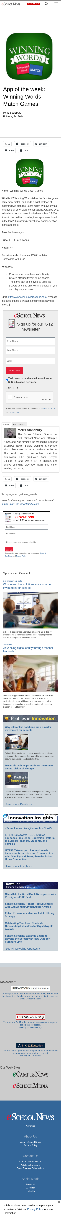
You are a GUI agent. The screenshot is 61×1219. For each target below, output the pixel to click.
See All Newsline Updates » (22, 948)
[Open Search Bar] (46, 4)
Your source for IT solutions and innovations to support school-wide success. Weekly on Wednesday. (30, 1025)
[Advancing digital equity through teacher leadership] (30, 691)
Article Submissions (30, 1165)
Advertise (30, 1126)
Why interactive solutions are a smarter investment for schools (27, 586)
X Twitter (30, 1187)
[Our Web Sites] (30, 1074)
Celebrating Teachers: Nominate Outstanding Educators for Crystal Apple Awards (29, 926)
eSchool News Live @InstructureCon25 (28, 828)
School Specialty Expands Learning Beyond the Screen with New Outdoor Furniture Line (27, 938)
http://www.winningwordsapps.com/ (27, 297)
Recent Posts (19, 424)
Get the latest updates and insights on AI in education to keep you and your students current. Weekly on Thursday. (30, 1053)
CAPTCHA (12, 388)
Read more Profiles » (18, 804)
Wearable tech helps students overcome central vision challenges (29, 767)
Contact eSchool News (30, 1161)
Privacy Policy (14, 412)
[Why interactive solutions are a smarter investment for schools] (30, 627)
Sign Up (9, 550)
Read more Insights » (18, 866)
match (15, 494)
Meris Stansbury (30, 430)
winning (24, 494)
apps (8, 494)
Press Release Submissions (30, 1168)
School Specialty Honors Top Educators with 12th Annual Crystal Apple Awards (29, 905)
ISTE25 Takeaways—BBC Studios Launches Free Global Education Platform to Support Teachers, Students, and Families (30, 839)
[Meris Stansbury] (10, 437)
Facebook (31, 1184)
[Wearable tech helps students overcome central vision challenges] (16, 787)
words (33, 494)
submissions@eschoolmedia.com (20, 504)
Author (6, 424)
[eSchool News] (11, 4)
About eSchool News (30, 1142)
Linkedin (30, 1191)
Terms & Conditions (48, 408)
